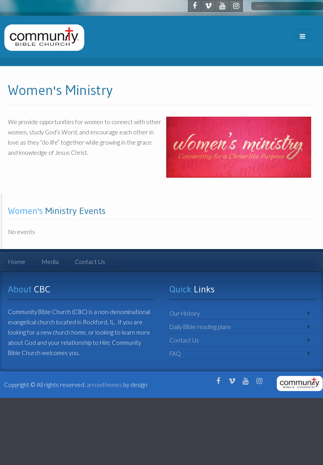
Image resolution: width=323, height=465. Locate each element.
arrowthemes (104, 384)
